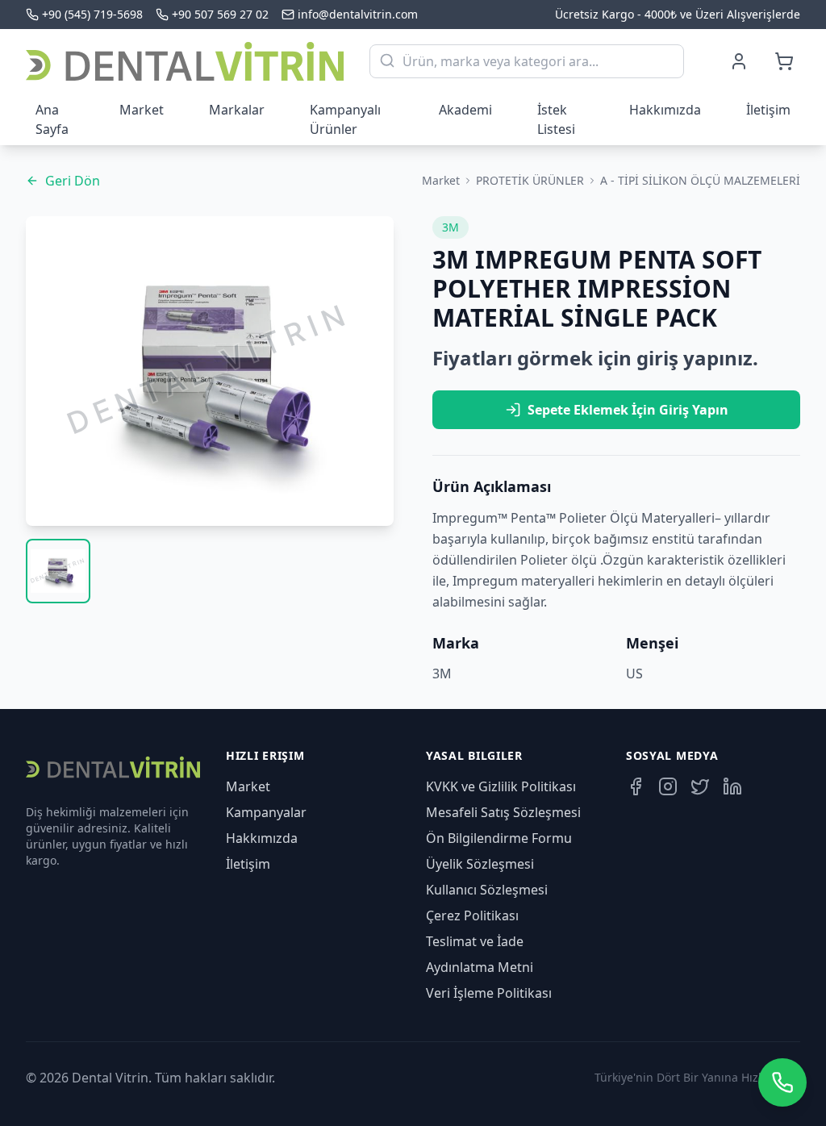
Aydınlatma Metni (479, 967)
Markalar (237, 110)
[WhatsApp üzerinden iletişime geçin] (782, 1082)
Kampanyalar (266, 812)
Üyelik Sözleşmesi (480, 864)
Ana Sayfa (52, 119)
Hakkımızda (665, 110)
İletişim (768, 110)
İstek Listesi (556, 119)
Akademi (465, 110)
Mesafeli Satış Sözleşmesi (503, 812)
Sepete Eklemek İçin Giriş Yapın (628, 410)
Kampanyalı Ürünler (345, 119)
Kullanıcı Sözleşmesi (487, 890)
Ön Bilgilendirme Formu (499, 838)
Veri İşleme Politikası (489, 993)
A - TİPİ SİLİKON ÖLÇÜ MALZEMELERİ (700, 180)
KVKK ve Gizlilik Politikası (501, 786)
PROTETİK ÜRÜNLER (530, 180)
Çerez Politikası (472, 915)
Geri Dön (72, 181)
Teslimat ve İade (475, 941)
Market (141, 110)
